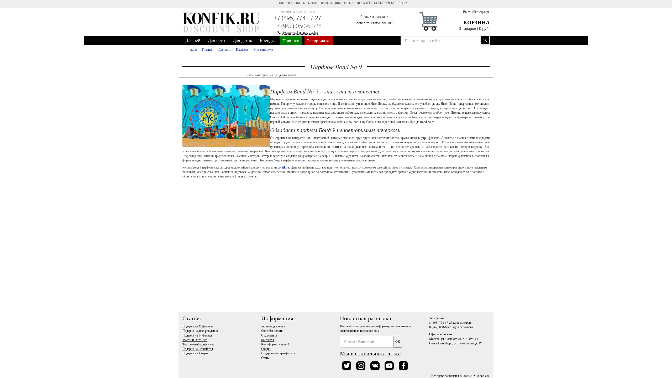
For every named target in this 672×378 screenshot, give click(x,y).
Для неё (192, 40)
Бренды (267, 40)
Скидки (266, 348)
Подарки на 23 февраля (197, 326)
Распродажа (318, 41)
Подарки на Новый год (197, 348)
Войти (467, 11)
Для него (216, 40)
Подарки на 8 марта (195, 353)
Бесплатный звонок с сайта (300, 32)
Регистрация (481, 11)
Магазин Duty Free (194, 340)
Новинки (290, 41)
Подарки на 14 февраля (197, 335)
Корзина (476, 22)
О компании (269, 335)
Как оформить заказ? (275, 344)
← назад (191, 49)
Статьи (265, 357)
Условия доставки (273, 326)
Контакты (267, 340)
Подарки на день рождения (200, 330)
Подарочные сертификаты (278, 353)
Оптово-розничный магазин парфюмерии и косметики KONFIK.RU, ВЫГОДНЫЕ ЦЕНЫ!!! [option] (343, 3)
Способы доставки (374, 16)
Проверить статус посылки (374, 23)
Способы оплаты (272, 330)
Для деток (242, 40)
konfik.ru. (283, 167)
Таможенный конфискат (198, 344)
